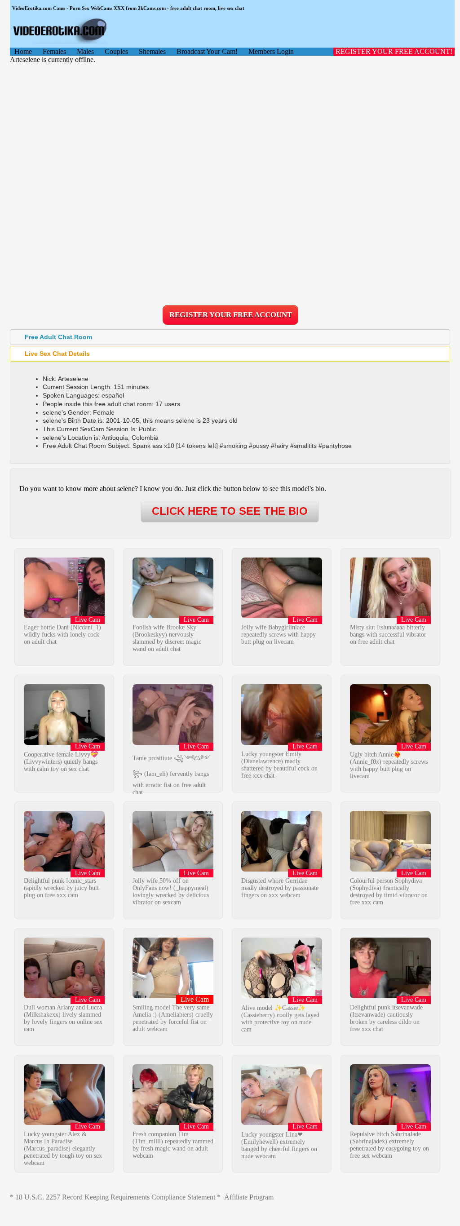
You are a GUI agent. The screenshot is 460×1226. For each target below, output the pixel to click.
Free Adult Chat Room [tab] (58, 337)
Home (23, 51)
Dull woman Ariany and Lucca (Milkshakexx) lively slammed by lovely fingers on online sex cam (63, 1018)
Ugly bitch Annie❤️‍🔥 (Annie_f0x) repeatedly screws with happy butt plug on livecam (389, 765)
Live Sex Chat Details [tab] (57, 353)
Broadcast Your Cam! (207, 51)
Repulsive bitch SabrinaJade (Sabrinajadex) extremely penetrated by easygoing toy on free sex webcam (389, 1145)
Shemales (152, 51)
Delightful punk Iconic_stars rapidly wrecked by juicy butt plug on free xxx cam (61, 887)
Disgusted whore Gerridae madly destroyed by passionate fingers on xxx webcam (279, 887)
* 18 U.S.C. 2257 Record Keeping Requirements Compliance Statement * (115, 1197)
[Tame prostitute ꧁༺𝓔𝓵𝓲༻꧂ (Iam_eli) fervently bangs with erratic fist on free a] (173, 742)
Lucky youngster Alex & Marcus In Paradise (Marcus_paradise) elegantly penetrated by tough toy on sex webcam (63, 1148)
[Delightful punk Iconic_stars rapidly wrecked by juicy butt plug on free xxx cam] (64, 869)
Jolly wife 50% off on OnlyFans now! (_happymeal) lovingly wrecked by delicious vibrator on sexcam (171, 891)
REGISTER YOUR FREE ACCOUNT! (394, 51)
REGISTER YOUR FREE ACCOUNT (230, 314)
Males (85, 51)
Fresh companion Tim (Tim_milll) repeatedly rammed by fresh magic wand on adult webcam (173, 1145)
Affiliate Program (249, 1197)
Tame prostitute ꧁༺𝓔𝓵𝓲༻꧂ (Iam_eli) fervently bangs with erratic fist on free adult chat (172, 775)
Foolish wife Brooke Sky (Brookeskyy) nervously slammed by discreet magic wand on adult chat (167, 638)
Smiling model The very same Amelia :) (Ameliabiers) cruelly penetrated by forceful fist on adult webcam (173, 1018)
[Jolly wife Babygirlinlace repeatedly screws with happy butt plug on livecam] (281, 616)
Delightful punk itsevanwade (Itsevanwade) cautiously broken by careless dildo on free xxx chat (386, 1018)
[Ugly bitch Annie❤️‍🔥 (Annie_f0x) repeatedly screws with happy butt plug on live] (390, 742)
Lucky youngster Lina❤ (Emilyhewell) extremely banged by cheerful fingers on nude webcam (279, 1145)
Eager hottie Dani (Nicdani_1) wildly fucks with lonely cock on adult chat (62, 634)
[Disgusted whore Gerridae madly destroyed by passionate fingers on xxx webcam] (281, 869)
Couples (116, 51)
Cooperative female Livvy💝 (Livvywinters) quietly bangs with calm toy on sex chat (61, 761)
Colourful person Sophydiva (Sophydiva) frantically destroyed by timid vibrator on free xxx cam (389, 891)
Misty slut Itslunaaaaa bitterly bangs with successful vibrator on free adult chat (388, 634)
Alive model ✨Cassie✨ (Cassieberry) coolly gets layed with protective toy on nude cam (280, 1019)
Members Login (271, 51)
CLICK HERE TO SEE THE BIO (230, 511)
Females (54, 51)
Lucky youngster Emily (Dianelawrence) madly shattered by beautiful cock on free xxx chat (279, 765)
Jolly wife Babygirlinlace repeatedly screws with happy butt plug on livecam (278, 634)
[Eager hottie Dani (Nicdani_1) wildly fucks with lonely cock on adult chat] (64, 616)
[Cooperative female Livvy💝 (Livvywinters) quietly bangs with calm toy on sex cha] (64, 742)
